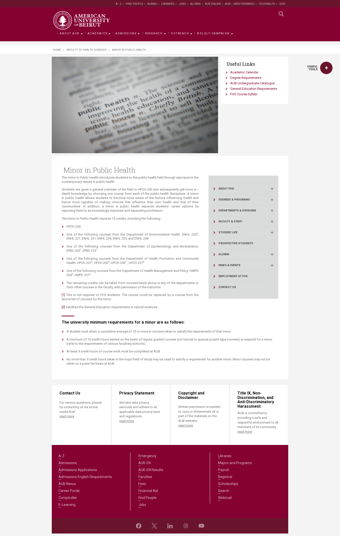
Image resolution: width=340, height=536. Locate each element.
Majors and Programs (235, 463)
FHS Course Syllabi (243, 94)
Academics (98, 33)
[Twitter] (154, 526)
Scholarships (228, 484)
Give (282, 3)
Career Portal (68, 491)
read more (66, 416)
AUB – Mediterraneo (239, 3)
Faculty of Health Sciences (86, 49)
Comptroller (67, 498)
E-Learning (66, 505)
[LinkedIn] (170, 526)
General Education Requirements (253, 89)
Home (57, 49)
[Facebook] (139, 526)
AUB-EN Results (150, 470)
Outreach (180, 33)
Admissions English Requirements (85, 477)
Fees (142, 484)
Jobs (182, 3)
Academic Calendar (244, 72)
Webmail (225, 498)
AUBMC (152, 3)
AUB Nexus (67, 484)
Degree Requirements (245, 78)
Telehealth (267, 3)
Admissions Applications (77, 470)
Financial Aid (148, 491)
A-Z (61, 456)
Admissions (126, 33)
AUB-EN (144, 463)
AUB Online (213, 3)
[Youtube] (201, 526)
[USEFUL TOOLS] (326, 68)
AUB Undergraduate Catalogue (252, 83)
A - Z (118, 3)
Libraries (167, 3)
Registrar (225, 477)
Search (223, 491)
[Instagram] (186, 526)
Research (154, 33)
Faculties (145, 477)
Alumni (195, 3)
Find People (134, 3)
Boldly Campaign (213, 33)
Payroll (223, 470)
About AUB (70, 33)
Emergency (147, 456)
